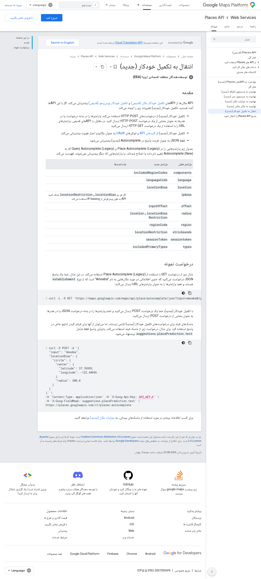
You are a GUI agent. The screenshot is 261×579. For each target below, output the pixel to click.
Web (131, 530)
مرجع (240, 26)
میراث (214, 26)
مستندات (147, 5)
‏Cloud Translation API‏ (129, 42)
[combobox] (79, 5)
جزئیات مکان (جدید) (102, 418)
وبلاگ (126, 5)
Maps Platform (233, 5)
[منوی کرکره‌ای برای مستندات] (137, 5)
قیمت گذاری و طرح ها (55, 517)
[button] (234, 62)
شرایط (197, 570)
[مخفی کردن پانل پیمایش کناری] (212, 572)
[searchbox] (233, 39)
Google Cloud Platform (84, 553)
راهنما (253, 26)
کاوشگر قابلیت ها (192, 524)
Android (129, 517)
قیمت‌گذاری (165, 5)
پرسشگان (196, 517)
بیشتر (112, 5)
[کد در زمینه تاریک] (183, 293)
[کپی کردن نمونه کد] (190, 293)
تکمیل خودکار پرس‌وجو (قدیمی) (108, 103)
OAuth (120, 133)
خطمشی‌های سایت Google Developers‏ (136, 440)
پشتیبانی (62, 530)
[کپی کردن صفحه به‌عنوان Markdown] (102, 66)
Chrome (132, 553)
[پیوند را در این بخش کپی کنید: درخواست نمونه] (160, 264)
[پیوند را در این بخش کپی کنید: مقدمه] (178, 92)
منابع (227, 26)
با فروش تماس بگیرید (21, 18)
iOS (132, 524)
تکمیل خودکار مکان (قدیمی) (148, 103)
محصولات (184, 5)
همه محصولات (54, 553)
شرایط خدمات (59, 537)
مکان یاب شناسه (193, 530)
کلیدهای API (148, 133)
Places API (214, 17)
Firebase (112, 553)
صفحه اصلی (187, 56)
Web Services (243, 17)
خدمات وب (128, 537)
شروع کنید (52, 18)
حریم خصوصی (182, 570)
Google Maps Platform (147, 56)
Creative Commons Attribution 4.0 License (105, 436)
